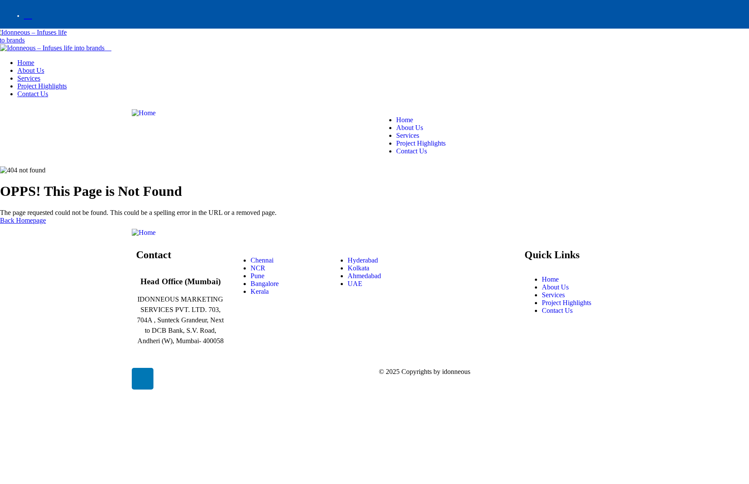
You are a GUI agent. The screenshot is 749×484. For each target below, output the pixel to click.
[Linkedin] (142, 379)
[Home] (144, 113)
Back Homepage (23, 220)
